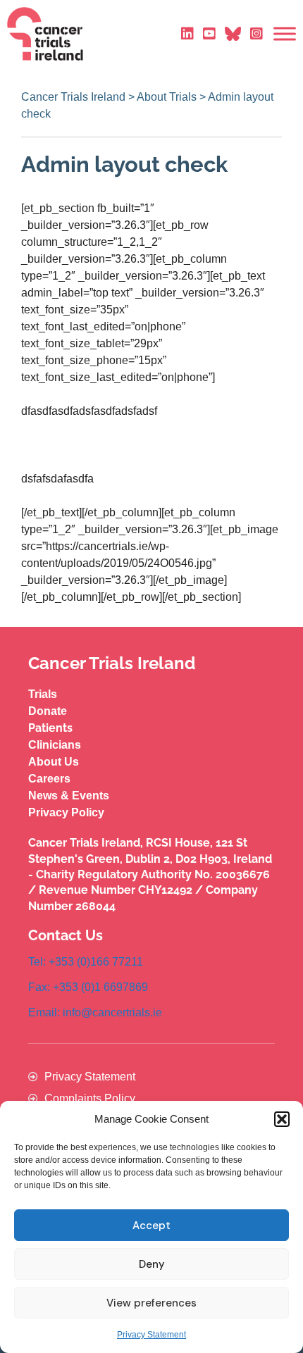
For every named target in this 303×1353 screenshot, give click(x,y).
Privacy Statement (151, 1335)
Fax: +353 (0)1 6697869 (88, 987)
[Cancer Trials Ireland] (45, 34)
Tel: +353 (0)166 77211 (85, 962)
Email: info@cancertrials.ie (95, 1012)
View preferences (151, 1303)
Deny (152, 1264)
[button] (282, 1119)
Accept (151, 1225)
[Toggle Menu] (284, 34)
